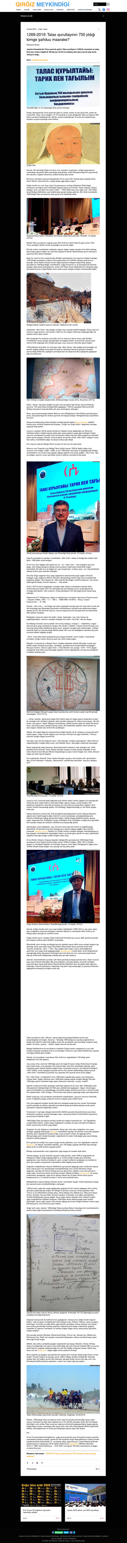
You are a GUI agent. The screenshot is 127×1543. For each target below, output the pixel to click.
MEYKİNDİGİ (52, 4)
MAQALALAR (26, 16)
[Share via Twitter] (32, 1463)
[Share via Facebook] (27, 1463)
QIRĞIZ (26, 4)
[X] (99, 10)
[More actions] (98, 29)
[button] (103, 16)
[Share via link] (42, 1463)
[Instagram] (108, 10)
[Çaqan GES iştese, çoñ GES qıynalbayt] (85, 1495)
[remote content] (63, 1004)
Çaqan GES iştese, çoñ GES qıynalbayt (83, 1510)
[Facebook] (104, 10)
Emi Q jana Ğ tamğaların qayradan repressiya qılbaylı (36, 1511)
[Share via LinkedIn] (37, 1463)
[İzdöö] (108, 4)
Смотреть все (101, 1480)
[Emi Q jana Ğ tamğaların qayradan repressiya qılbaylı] (41, 1495)
